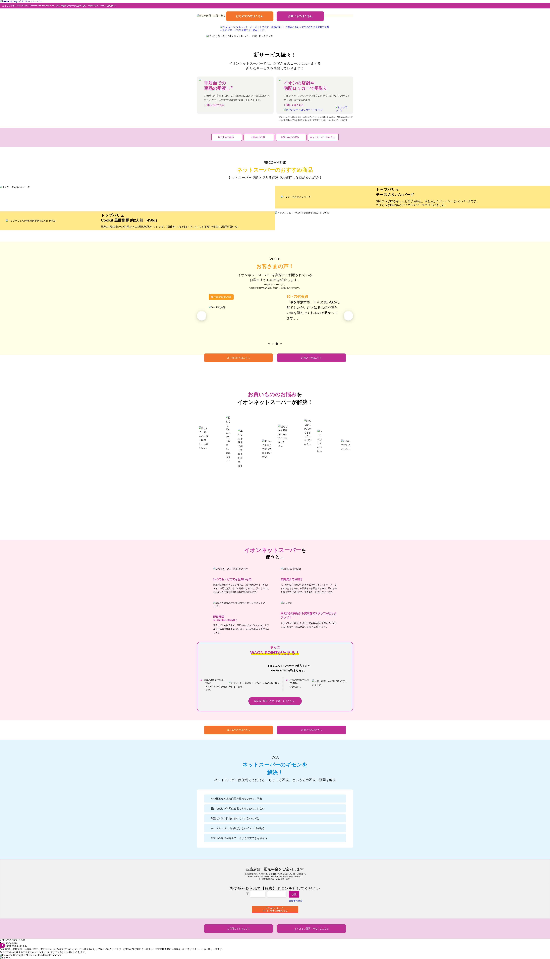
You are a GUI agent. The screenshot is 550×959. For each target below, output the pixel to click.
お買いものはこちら (311, 357)
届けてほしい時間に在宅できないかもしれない (238, 808)
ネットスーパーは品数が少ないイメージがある (238, 828)
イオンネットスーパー (275, 909)
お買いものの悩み (290, 137)
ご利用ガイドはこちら (238, 928)
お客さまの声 (258, 137)
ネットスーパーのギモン (322, 137)
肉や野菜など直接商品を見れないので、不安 (236, 798)
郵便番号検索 (295, 901)
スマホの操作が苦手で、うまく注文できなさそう (239, 838)
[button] (348, 316)
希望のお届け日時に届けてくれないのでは (235, 818)
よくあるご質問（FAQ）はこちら (311, 928)
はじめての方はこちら (238, 357)
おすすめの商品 (226, 137)
